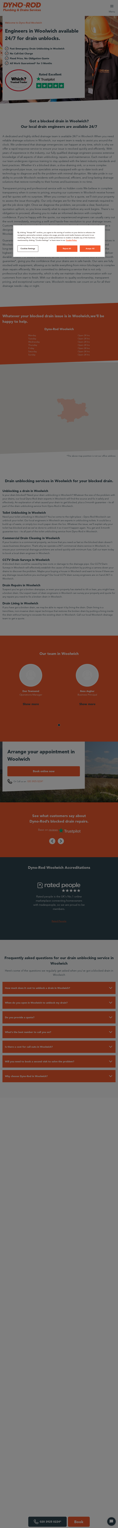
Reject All (67, 248)
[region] (59, 241)
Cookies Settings (28, 248)
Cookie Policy (71, 240)
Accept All (90, 248)
